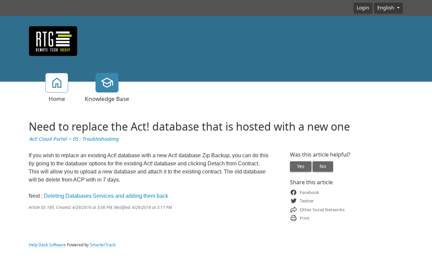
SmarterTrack (102, 245)
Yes (300, 166)
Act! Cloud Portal (48, 139)
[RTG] (53, 40)
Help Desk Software (47, 245)
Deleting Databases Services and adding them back (106, 196)
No (323, 166)
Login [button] (363, 7)
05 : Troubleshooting (96, 139)
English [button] (386, 7)
